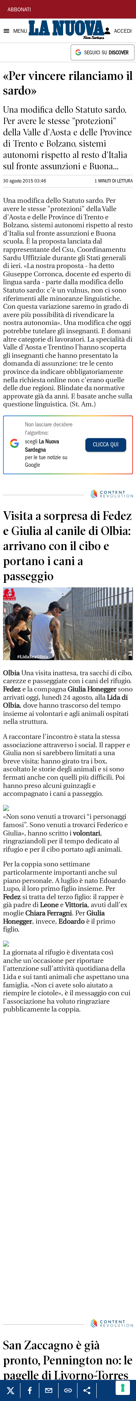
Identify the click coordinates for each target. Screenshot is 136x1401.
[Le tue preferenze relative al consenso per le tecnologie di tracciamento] (123, 1388)
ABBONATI (19, 10)
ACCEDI (123, 31)
